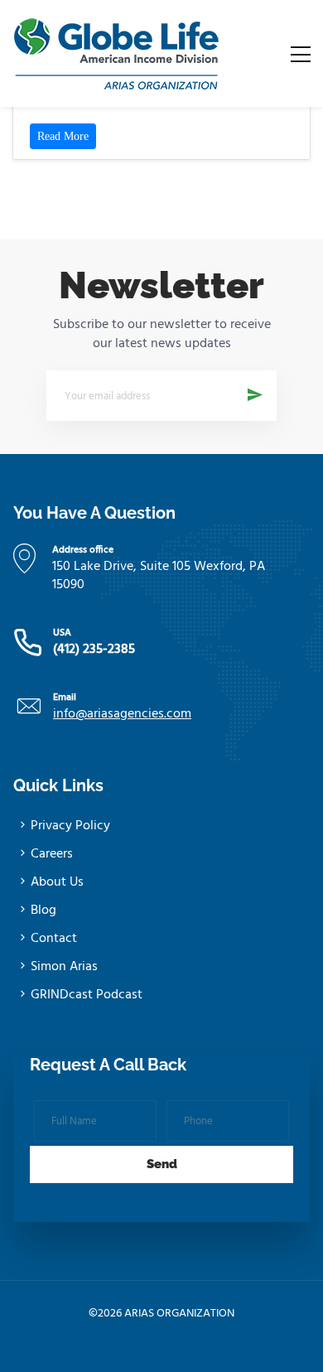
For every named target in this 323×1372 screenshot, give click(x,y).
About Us (57, 882)
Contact (54, 938)
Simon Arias (64, 967)
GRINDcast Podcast (86, 995)
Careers (52, 854)
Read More (63, 136)
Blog (43, 910)
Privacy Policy (70, 826)
